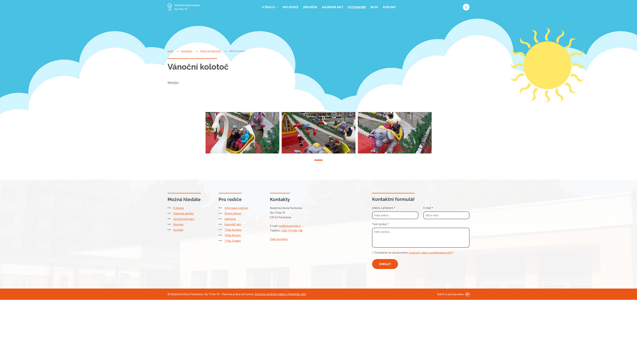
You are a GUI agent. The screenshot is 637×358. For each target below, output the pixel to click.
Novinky (178, 224)
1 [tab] (318, 160)
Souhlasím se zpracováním (414, 252)
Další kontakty (279, 239)
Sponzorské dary (183, 219)
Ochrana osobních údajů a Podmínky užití (280, 294)
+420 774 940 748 (291, 230)
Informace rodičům (236, 208)
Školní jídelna (232, 213)
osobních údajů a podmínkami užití (430, 252)
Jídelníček (230, 219)
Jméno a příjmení (383, 208)
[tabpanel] (242, 132)
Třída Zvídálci (232, 241)
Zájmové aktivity (183, 213)
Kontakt (178, 230)
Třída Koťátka (233, 230)
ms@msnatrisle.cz (290, 226)
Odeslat (385, 264)
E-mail (428, 208)
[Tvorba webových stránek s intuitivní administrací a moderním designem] (466, 294)
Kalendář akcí (232, 224)
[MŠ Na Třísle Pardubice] (184, 7)
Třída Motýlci (232, 235)
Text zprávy (380, 224)
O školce (178, 208)
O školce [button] (268, 7)
